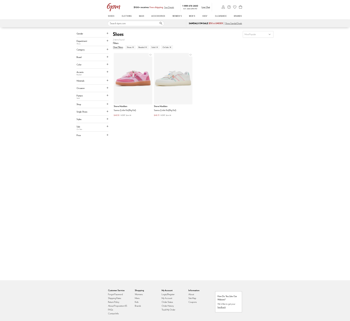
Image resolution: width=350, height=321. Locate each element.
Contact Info (113, 313)
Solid (153, 47)
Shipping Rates (114, 298)
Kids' (205, 16)
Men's (192, 16)
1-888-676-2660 (190, 5)
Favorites (235, 7)
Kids (136, 302)
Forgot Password (115, 294)
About (191, 294)
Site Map (192, 298)
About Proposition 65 (117, 306)
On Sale (166, 47)
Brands (238, 16)
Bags (141, 16)
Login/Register (168, 294)
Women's (177, 16)
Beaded (141, 47)
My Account (223, 7)
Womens (139, 294)
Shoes (111, 16)
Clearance (221, 16)
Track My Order (168, 309)
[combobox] (136, 23)
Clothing (127, 16)
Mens (137, 298)
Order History (168, 306)
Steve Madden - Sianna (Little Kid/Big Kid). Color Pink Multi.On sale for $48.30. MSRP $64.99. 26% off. (133, 85)
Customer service (229, 7)
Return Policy (113, 302)
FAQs (110, 309)
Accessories (158, 16)
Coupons (192, 302)
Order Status (167, 302)
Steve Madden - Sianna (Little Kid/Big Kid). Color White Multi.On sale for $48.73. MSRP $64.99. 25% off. (173, 85)
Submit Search (161, 23)
